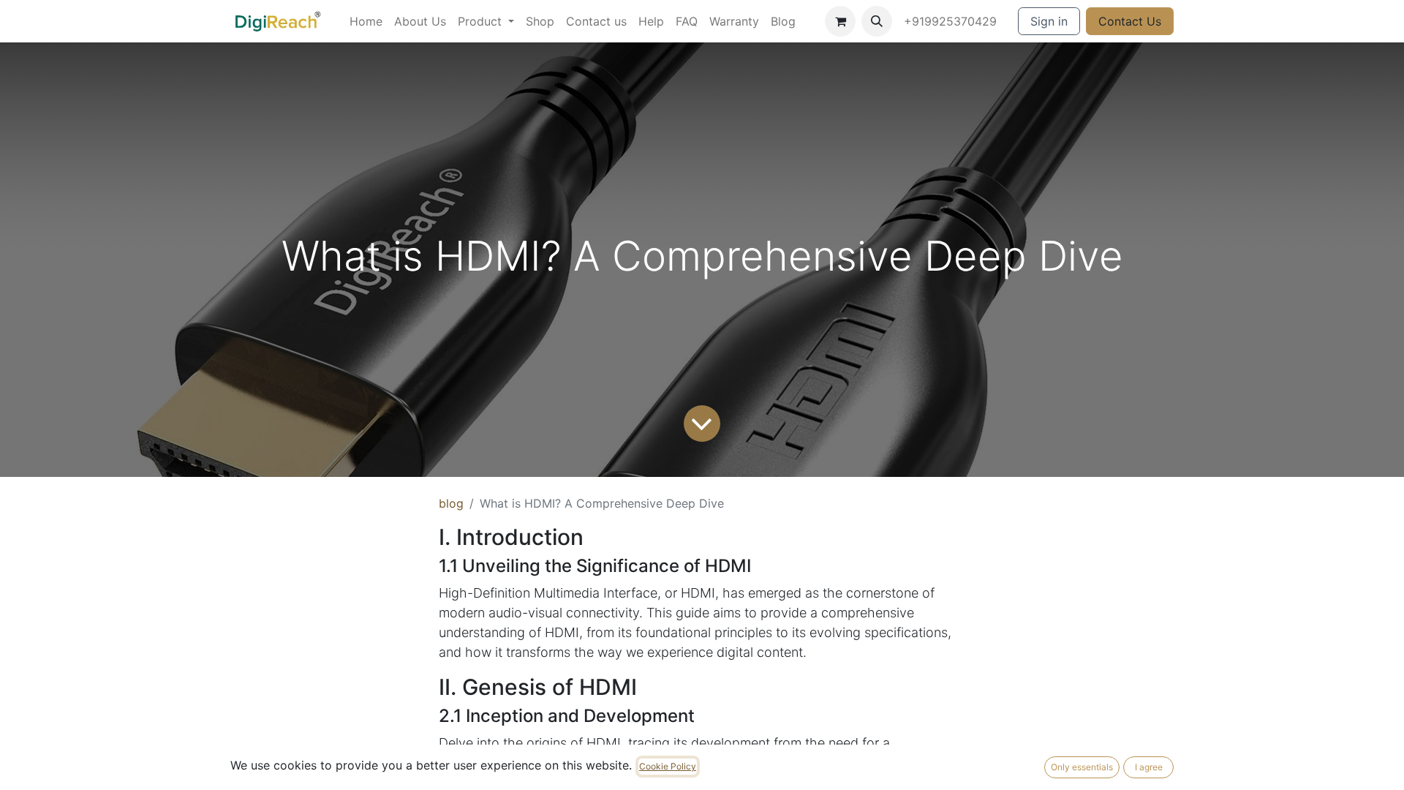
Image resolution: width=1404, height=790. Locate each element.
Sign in (1049, 21)
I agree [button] (1149, 766)
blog (451, 503)
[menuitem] (366, 21)
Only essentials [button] (1082, 766)
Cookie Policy (667, 766)
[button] (876, 21)
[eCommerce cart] (840, 21)
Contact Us (1129, 21)
